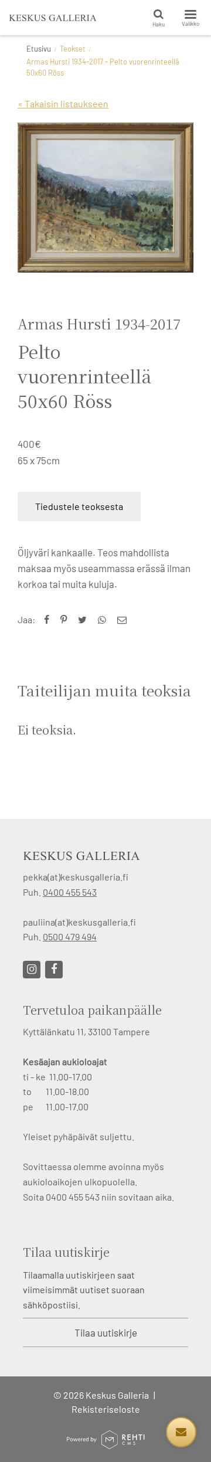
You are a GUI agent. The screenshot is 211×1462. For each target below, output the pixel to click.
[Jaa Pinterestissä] (66, 619)
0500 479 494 (70, 936)
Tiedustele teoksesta (79, 506)
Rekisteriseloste (106, 1409)
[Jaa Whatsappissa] (104, 619)
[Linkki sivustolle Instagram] (31, 969)
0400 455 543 (70, 891)
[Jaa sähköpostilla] (124, 619)
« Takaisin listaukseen (63, 103)
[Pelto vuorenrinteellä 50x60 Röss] (105, 198)
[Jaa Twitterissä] (85, 619)
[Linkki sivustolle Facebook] (54, 969)
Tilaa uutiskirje (105, 1332)
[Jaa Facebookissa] (49, 619)
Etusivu (38, 48)
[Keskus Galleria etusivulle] (53, 17)
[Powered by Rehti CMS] (105, 1444)
